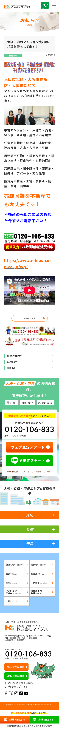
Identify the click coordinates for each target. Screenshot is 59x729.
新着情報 (13, 55)
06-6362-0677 (15, 638)
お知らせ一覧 (29, 318)
